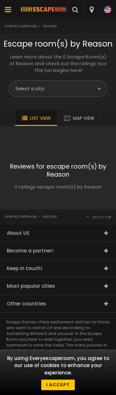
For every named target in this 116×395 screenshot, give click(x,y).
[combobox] (91, 9)
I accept (58, 385)
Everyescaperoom (21, 26)
